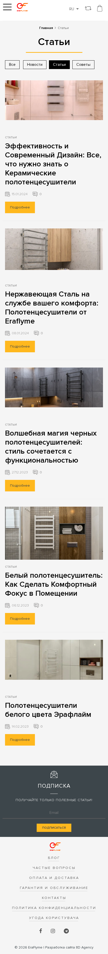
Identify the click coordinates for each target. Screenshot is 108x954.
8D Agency (69, 947)
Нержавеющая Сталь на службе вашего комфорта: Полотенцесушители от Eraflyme (51, 307)
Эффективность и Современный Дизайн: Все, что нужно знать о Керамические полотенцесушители (53, 164)
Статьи (11, 137)
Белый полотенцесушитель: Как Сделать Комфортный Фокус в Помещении (54, 584)
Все (12, 64)
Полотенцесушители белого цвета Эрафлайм (48, 710)
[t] (66, 931)
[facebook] (41, 931)
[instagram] (53, 931)
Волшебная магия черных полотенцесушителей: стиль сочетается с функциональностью (51, 447)
